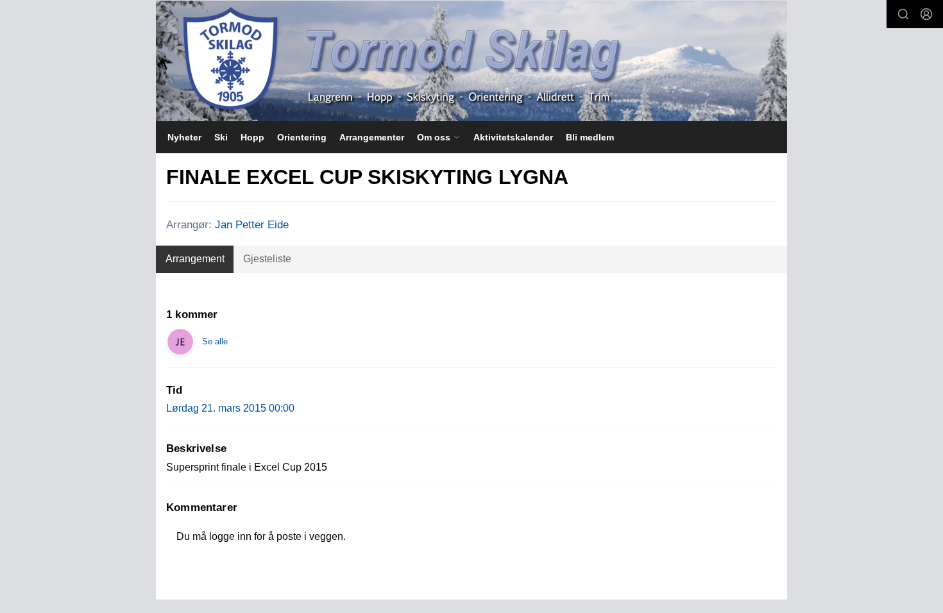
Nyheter (184, 137)
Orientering (302, 137)
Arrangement (195, 258)
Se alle (215, 341)
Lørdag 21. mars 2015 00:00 (230, 408)
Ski (221, 137)
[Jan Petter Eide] (180, 342)
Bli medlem (590, 137)
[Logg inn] (926, 14)
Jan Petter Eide (252, 225)
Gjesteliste (267, 258)
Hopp (252, 137)
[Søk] (903, 14)
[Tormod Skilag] (471, 61)
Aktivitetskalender (513, 137)
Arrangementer (371, 137)
